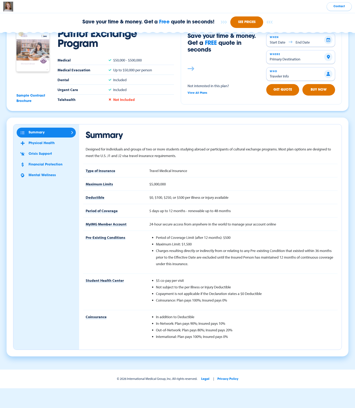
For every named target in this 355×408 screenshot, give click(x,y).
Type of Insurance (100, 170)
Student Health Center (105, 280)
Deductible (95, 197)
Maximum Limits (99, 183)
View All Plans (197, 93)
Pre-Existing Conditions (105, 237)
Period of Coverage (102, 210)
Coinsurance (96, 316)
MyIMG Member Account (106, 224)
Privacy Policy (227, 379)
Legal (205, 379)
